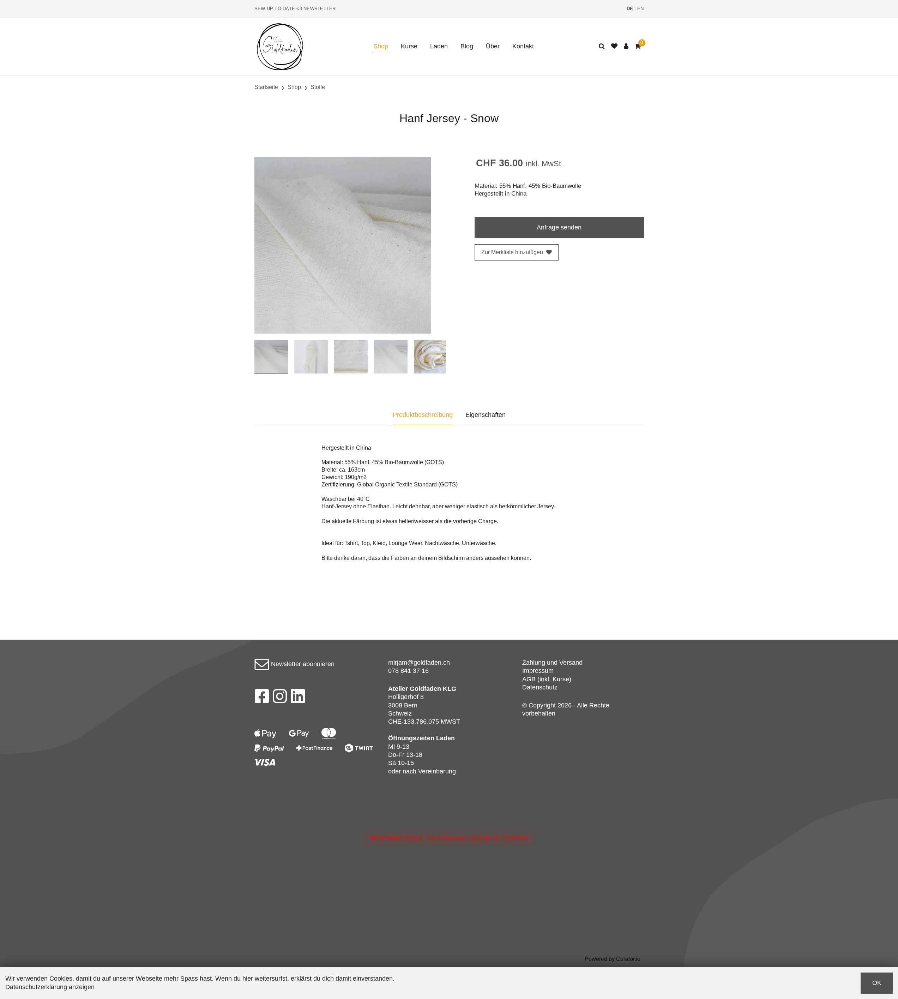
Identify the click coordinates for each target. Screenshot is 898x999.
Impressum (538, 670)
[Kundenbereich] (626, 46)
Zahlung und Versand (552, 662)
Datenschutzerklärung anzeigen (50, 987)
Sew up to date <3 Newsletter (295, 8)
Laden (439, 46)
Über (493, 46)
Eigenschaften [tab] (485, 414)
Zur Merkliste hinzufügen (512, 252)
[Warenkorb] (638, 46)
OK (876, 982)
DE (630, 8)
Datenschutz (540, 687)
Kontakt (523, 46)
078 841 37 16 (408, 670)
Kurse (409, 46)
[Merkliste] (614, 46)
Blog (466, 46)
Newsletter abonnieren (302, 664)
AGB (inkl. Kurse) (546, 679)
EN (640, 8)
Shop (380, 46)
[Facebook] (262, 698)
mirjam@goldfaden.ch (419, 662)
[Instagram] (280, 698)
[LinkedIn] (298, 698)
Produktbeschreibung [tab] (423, 414)
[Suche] (602, 46)
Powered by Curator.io (612, 959)
